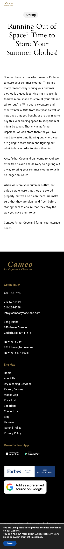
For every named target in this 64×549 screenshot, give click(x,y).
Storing (31, 15)
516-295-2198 (12, 307)
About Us (9, 378)
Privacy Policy (13, 433)
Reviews (9, 422)
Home (7, 373)
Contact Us (11, 411)
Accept (10, 543)
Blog (6, 417)
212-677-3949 (12, 302)
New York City (13, 342)
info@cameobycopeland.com (22, 313)
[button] (58, 4)
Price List (10, 400)
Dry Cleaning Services (17, 384)
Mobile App (11, 395)
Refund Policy (12, 428)
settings (37, 537)
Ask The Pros (12, 293)
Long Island (11, 322)
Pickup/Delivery (14, 389)
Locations (10, 406)
